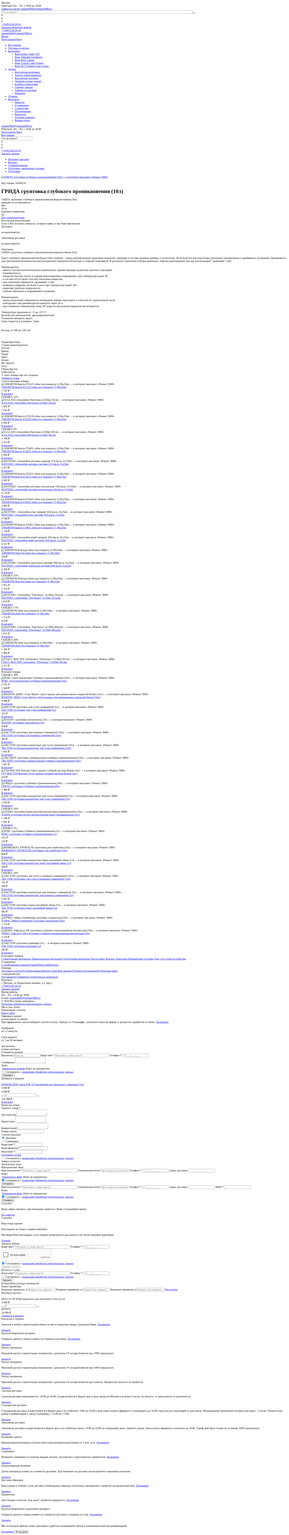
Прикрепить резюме (13, 1068)
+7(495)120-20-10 (11, 24)
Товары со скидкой (25, 90)
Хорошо (6, 1240)
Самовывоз (12, 1141)
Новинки (20, 93)
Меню (4, 36)
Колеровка (14, 51)
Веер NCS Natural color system (32, 66)
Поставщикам (23, 111)
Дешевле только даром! (28, 81)
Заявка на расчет (10, 8)
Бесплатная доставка (26, 78)
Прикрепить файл (12, 1177)
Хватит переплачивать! (28, 75)
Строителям (21, 108)
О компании (22, 105)
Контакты (13, 99)
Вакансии (20, 114)
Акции (12, 69)
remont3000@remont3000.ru (36, 8)
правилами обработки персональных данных (48, 1072)
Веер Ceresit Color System (29, 63)
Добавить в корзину (12, 1315)
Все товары (14, 45)
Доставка (11, 1138)
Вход (19, 39)
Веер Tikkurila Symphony (29, 57)
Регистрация (8, 39)
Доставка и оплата (18, 48)
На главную (8, 1214)
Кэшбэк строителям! (26, 84)
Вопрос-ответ (22, 120)
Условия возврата (25, 117)
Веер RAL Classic (24, 60)
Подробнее (162, 1022)
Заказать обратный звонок (16, 27)
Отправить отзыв (11, 1154)
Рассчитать (171, 1289)
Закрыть (6, 1330)
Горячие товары (24, 87)
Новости (20, 102)
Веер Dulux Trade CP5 (27, 54)
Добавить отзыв (10, 378)
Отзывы (12, 96)
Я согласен (21, 1532)
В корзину (7, 393)
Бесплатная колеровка (27, 72)
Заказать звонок (10, 153)
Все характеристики (12, 217)
